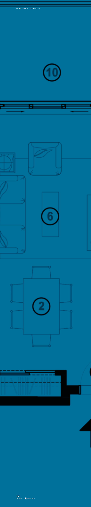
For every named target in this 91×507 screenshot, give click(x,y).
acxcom (20, 498)
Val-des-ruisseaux (22, 9)
